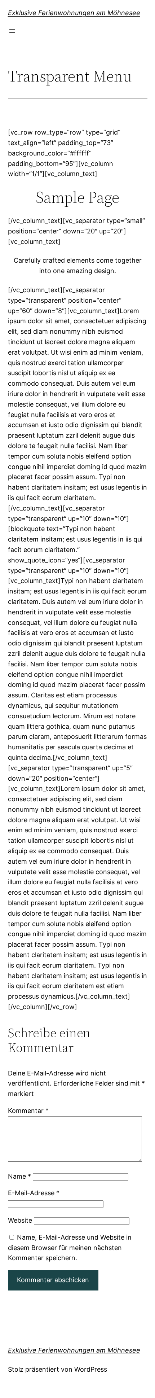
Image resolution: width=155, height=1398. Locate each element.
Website (20, 1220)
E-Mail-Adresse (33, 1193)
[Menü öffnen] (12, 31)
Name (19, 1176)
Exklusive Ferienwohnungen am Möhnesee (74, 13)
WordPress (90, 1369)
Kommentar (28, 1110)
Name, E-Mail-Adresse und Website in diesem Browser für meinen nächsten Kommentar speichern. (70, 1247)
